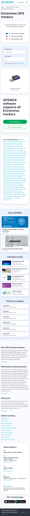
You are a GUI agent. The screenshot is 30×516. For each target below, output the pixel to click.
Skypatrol (23, 182)
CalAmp (19, 148)
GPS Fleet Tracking (6, 430)
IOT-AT (12, 164)
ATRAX (17, 145)
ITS (23, 164)
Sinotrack (18, 182)
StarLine (20, 183)
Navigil (7, 173)
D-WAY (24, 152)
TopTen (24, 189)
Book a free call (8, 486)
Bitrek (8, 148)
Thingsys (16, 187)
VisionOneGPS (17, 194)
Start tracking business (15, 127)
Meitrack (5, 171)
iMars (4, 164)
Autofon (12, 146)
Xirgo (18, 198)
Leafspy (18, 168)
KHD (22, 166)
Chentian (5, 152)
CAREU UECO (10, 150)
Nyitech (5, 175)
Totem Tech (6, 191)
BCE (22, 146)
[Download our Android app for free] (20, 501)
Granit (22, 160)
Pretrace (5, 178)
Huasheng (17, 162)
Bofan (12, 148)
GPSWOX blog (4, 418)
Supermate (15, 185)
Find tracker (8, 56)
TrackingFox (19, 191)
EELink (24, 153)
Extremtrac (6, 157)
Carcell (5, 150)
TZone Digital (16, 192)
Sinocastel (12, 182)
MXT (4, 173)
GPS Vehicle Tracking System (8, 428)
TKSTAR (11, 189)
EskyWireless (20, 155)
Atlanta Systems (7, 145)
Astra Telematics (18, 143)
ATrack (13, 145)
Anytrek (5, 141)
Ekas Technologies (8, 155)
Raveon (15, 178)
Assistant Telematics (8, 143)
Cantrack (23, 148)
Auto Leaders (6, 146)
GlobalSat (5, 160)
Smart (6, 183)
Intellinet (8, 164)
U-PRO (22, 192)
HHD (8, 162)
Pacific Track (9, 176)
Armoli (24, 141)
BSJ (15, 148)
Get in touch (20, 63)
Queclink (10, 178)
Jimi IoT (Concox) (7, 166)
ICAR (24, 162)
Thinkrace (22, 187)
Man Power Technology (9, 169)
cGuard (21, 150)
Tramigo (10, 192)
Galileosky (10, 159)
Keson (18, 166)
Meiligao (23, 169)
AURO (21, 145)
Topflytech (16, 189)
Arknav (20, 141)
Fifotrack (11, 157)
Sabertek (15, 180)
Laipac (14, 168)
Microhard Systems (13, 171)
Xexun (15, 198)
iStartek (20, 164)
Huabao (12, 162)
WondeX (5, 198)
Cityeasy (10, 152)
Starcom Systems (13, 183)
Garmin (15, 159)
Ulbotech (10, 194)
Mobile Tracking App (6, 423)
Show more (4, 361)
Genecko (23, 159)
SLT (4, 183)
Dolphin (21, 153)
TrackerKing (12, 191)
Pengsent (15, 176)
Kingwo (10, 168)
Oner (24, 175)
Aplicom (9, 141)
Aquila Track (15, 141)
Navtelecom (17, 173)
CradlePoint (20, 152)
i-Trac (21, 162)
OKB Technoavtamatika (17, 175)
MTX (24, 171)
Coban (14, 152)
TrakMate (5, 192)
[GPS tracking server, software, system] (7, 2)
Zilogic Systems (7, 199)
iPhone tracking (5, 437)
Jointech (14, 166)
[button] (26, 2)
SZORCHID (21, 185)
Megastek (18, 169)
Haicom (5, 162)
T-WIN (4, 187)
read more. (5, 514)
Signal (8, 182)
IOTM (16, 164)
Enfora (14, 155)
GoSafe (14, 160)
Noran (22, 173)
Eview (25, 155)
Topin (20, 189)
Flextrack (22, 157)
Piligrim (20, 176)
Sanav (20, 180)
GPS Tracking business (7, 432)
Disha (17, 153)
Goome (10, 160)
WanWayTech (17, 196)
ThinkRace (5, 189)
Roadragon (6, 180)
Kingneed (5, 168)
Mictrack (20, 171)
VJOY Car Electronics (8, 196)
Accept (22, 512)
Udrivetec (5, 194)
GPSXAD (18, 160)
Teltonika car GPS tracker (7, 439)
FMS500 (5, 159)
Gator (18, 159)
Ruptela (11, 180)
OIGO (8, 175)
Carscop (16, 150)
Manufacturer (8, 49)
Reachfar (19, 178)
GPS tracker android (6, 435)
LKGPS (22, 168)
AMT (22, 139)
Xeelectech (10, 198)
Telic (8, 187)
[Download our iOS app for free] (9, 501)
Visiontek (23, 194)
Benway (5, 148)
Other (4, 176)
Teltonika (11, 187)
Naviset (12, 173)
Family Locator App (6, 425)
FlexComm (17, 157)
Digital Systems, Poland (9, 153)
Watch (23, 196)
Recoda (24, 178)
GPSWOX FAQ (4, 421)
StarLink (5, 185)
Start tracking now (15, 122)
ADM (19, 139)
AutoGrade (17, 146)
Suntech (10, 185)
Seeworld (24, 180)
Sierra (4, 182)
